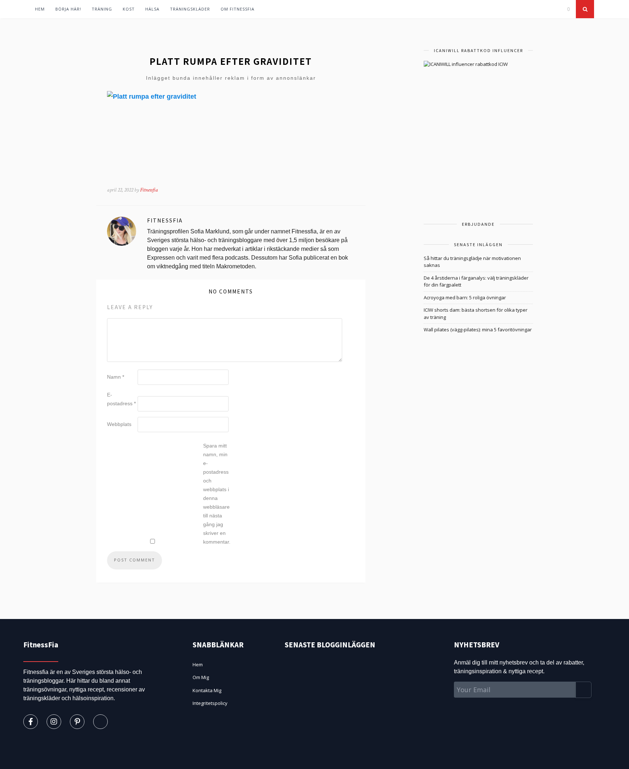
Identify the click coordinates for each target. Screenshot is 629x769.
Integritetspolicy (210, 703)
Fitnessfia (149, 189)
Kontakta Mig (207, 690)
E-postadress (121, 399)
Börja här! (68, 9)
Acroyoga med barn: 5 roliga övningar (465, 297)
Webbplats (119, 424)
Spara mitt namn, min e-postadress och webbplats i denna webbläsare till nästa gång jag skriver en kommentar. (216, 494)
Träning (102, 9)
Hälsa (152, 9)
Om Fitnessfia (237, 9)
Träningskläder (190, 9)
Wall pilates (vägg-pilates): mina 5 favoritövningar (478, 329)
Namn (115, 377)
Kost (129, 9)
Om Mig (201, 677)
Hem (40, 9)
